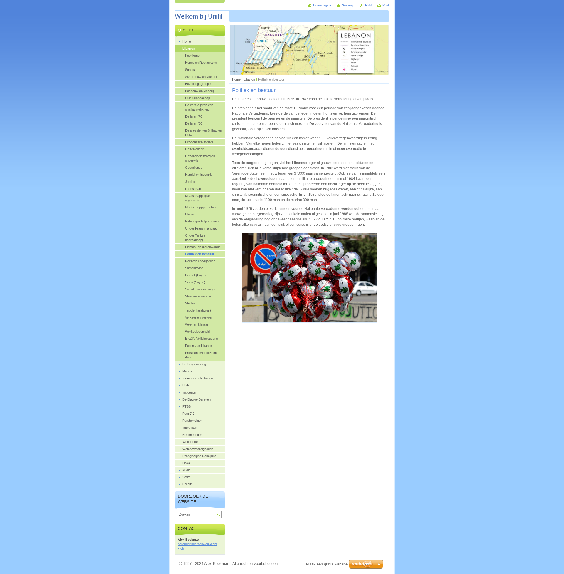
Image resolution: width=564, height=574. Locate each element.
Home (236, 79)
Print (385, 5)
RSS (368, 5)
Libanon (249, 79)
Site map (348, 5)
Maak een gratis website (327, 564)
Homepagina (322, 5)
